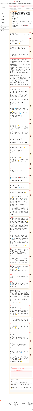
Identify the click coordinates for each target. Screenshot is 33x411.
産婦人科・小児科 (3, 27)
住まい (2, 13)
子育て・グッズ (3, 10)
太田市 (29, 25)
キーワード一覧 (23, 402)
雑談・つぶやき (3, 30)
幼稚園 (17, 25)
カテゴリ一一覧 (23, 403)
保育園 (14, 25)
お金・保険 (10, 402)
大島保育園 (14, 26)
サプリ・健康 (2, 19)
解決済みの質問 (3, 7)
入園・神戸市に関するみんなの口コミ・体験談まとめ (17, 370)
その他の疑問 (2, 28)
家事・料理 (2, 16)
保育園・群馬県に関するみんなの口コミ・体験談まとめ (17, 368)
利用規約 (29, 402)
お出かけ (2, 25)
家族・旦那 (2, 24)
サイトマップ (23, 404)
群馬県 (26, 25)
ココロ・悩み (2, 22)
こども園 (20, 25)
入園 (23, 25)
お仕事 (10, 404)
